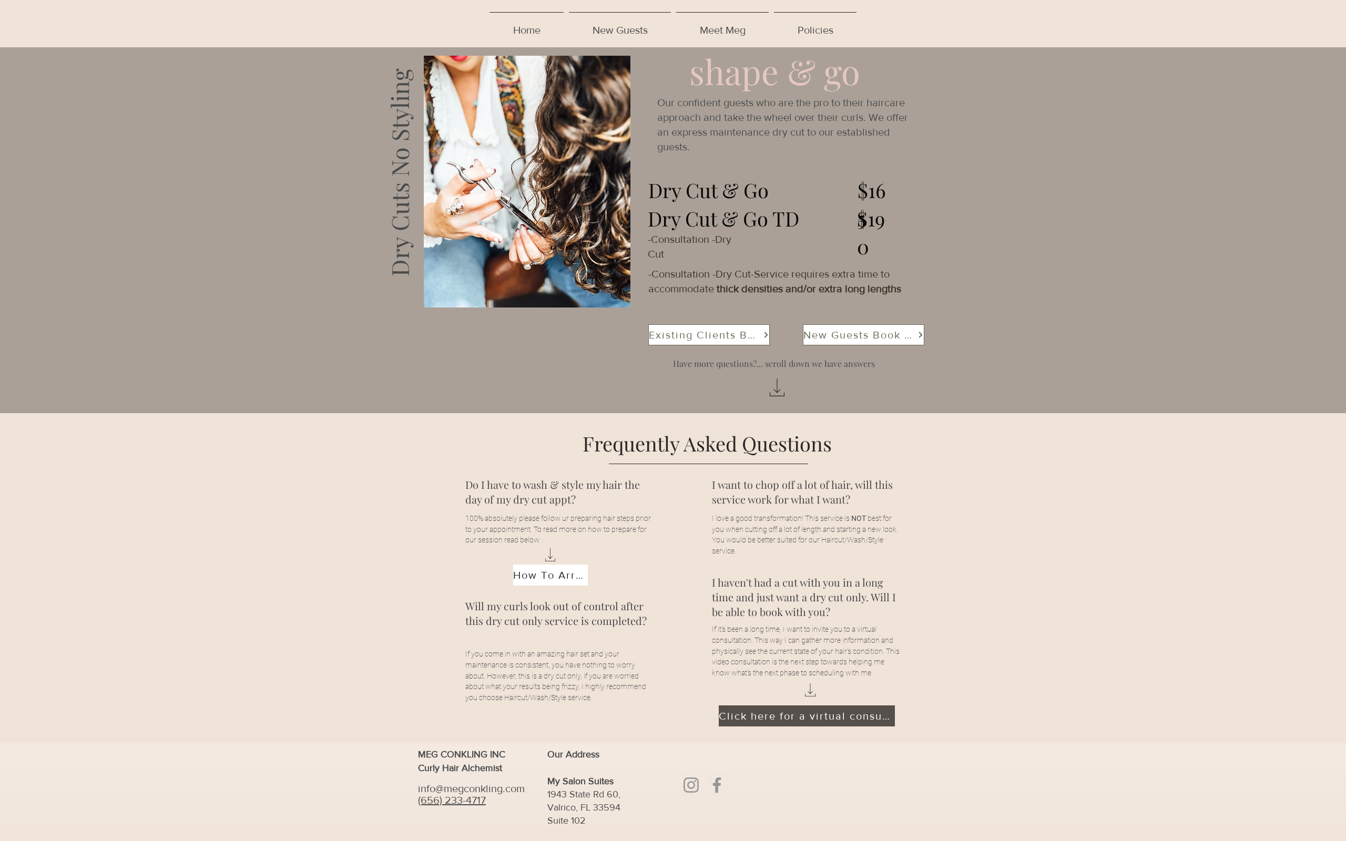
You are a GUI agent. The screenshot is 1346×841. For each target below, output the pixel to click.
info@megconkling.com (471, 788)
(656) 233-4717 (452, 800)
